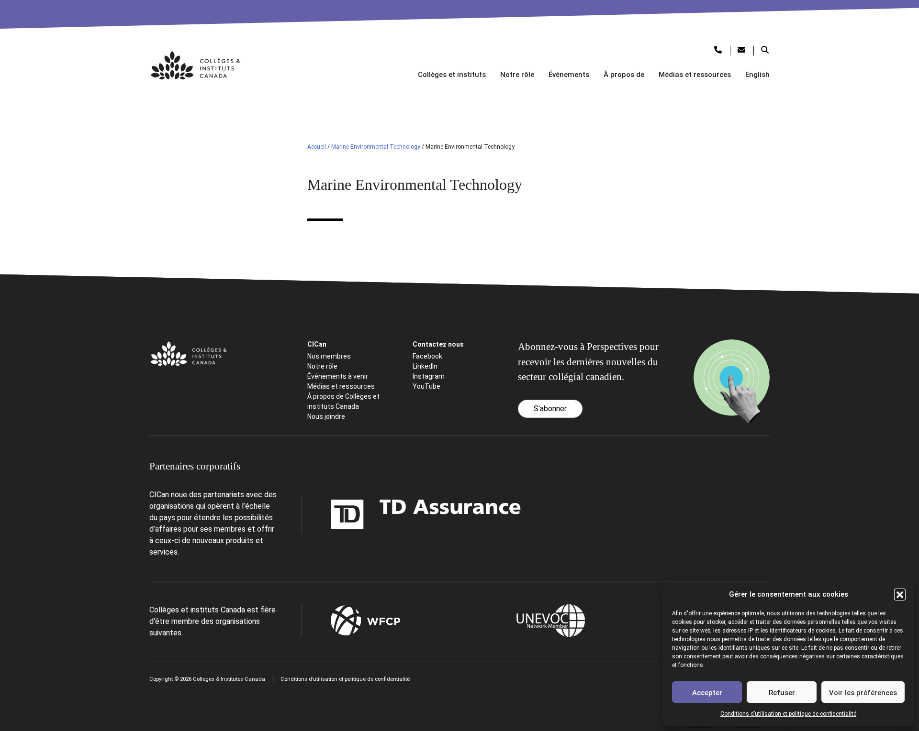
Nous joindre (326, 416)
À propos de (624, 74)
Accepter (707, 692)
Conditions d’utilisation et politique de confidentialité (788, 713)
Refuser (782, 692)
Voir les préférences (863, 692)
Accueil (316, 146)
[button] (900, 594)
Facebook (427, 356)
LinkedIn (425, 366)
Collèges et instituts (452, 74)
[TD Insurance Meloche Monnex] (366, 514)
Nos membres (329, 356)
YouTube (426, 386)
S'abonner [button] (550, 408)
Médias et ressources (695, 74)
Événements (569, 74)
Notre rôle (517, 74)
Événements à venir (337, 376)
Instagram (429, 376)
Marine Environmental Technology (375, 146)
